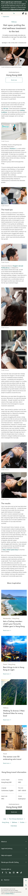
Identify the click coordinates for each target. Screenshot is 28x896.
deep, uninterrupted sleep (10, 549)
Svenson (12, 148)
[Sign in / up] (26, 13)
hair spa (5, 108)
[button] (26, 889)
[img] (26, 1)
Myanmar (6, 880)
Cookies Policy (9, 893)
